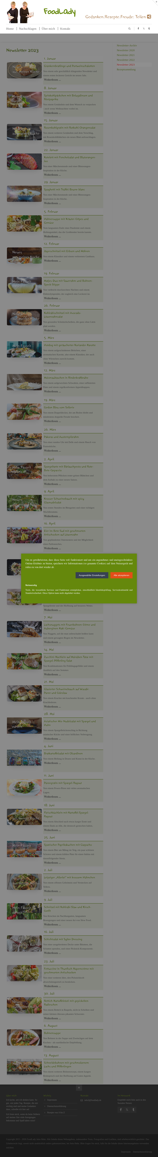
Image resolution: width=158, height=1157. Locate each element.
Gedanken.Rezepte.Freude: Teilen (116, 18)
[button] (92, 575)
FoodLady (60, 10)
